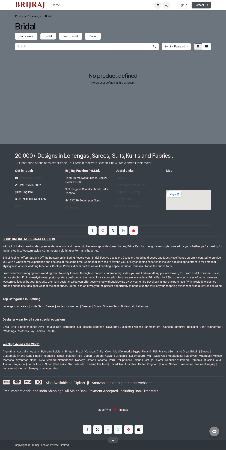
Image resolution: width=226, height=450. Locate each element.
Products (20, 16)
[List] (206, 46)
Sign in (183, 5)
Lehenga (35, 16)
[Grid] (198, 46)
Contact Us (201, 5)
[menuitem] (56, 5)
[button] (166, 5)
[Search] (154, 46)
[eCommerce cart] (157, 5)
